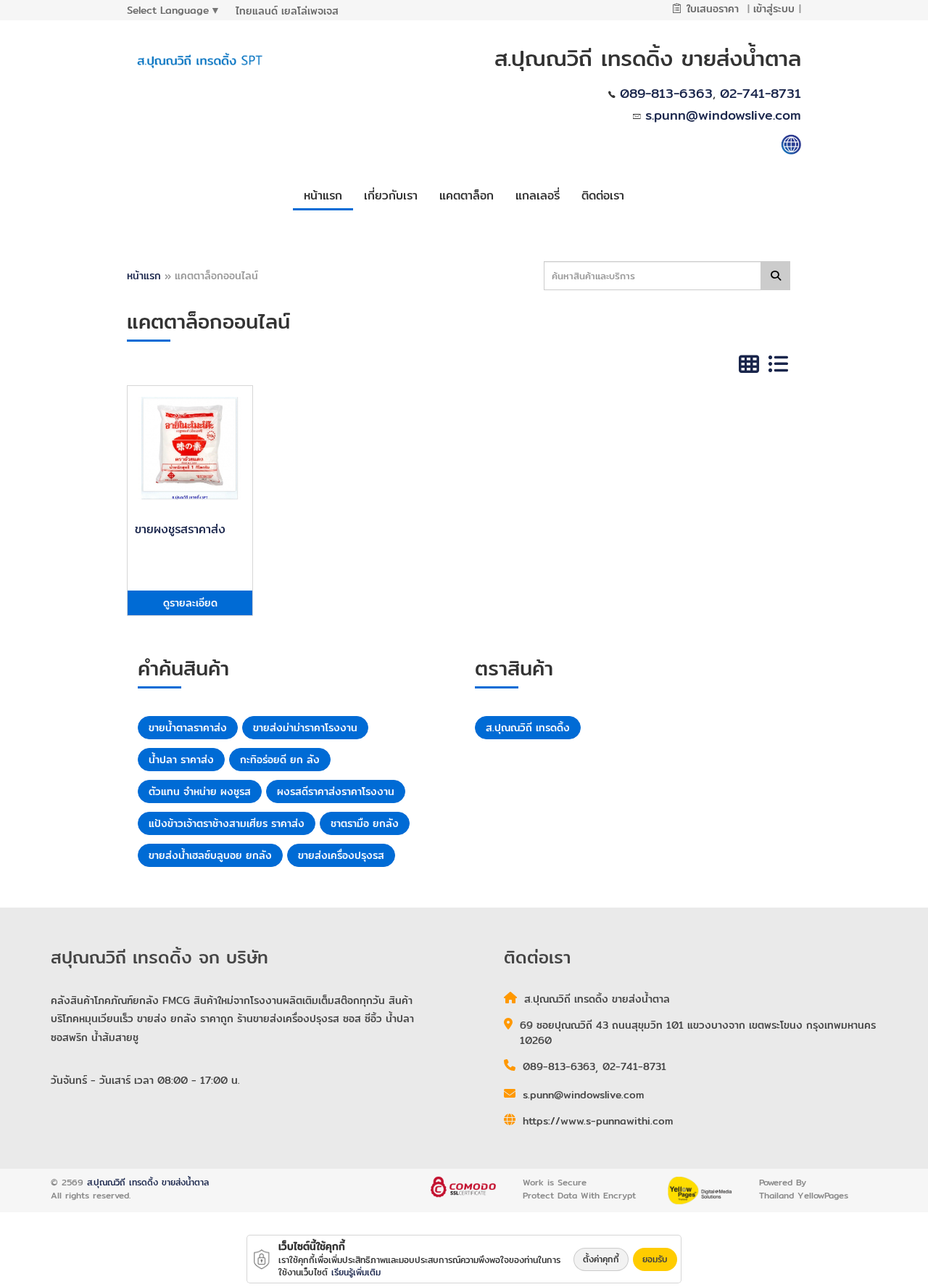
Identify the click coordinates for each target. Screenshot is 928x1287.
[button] (390, 193)
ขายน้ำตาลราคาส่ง (188, 728)
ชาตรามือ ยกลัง (365, 823)
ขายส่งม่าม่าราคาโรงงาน (305, 728)
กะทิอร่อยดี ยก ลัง (280, 760)
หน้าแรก (144, 276)
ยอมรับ (655, 1259)
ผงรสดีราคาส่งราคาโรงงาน (335, 791)
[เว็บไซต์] (791, 143)
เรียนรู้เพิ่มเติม (356, 1272)
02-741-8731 (760, 93)
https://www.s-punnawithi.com (598, 1121)
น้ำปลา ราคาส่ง (181, 760)
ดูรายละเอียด (190, 603)
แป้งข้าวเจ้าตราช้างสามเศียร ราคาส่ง (226, 823)
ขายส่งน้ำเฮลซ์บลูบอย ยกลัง (210, 855)
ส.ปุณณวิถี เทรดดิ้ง (528, 728)
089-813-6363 (666, 93)
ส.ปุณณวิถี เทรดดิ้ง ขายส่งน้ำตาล (148, 1182)
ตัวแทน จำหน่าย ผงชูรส (200, 791)
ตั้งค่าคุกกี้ (601, 1259)
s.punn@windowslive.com (723, 115)
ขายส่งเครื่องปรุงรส (341, 855)
